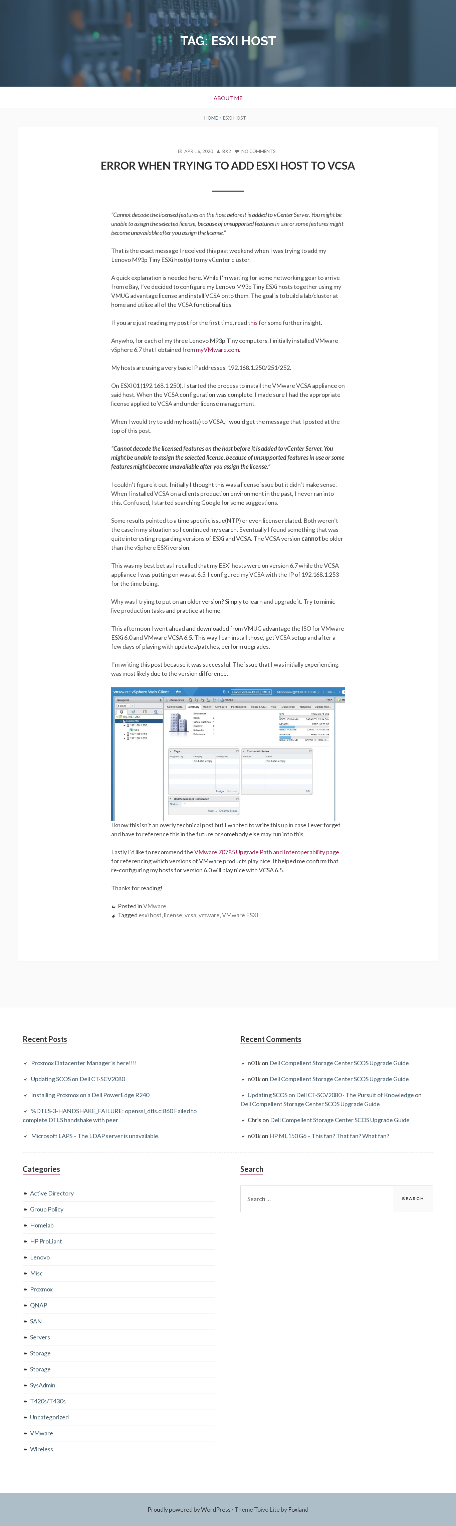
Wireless (41, 1449)
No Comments (258, 151)
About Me (228, 98)
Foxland (298, 1509)
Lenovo (40, 1257)
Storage (40, 1353)
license (173, 915)
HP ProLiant (46, 1241)
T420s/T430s (48, 1401)
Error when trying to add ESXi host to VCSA (228, 165)
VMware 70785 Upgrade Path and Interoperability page (266, 852)
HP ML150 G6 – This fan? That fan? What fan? (329, 1136)
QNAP (38, 1305)
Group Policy (46, 1209)
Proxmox (41, 1289)
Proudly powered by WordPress (189, 1509)
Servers (40, 1337)
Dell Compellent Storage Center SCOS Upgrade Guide (339, 1063)
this (253, 322)
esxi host (150, 915)
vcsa (190, 915)
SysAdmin (42, 1385)
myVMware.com (217, 349)
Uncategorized (49, 1417)
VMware (154, 906)
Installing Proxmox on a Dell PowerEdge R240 (90, 1095)
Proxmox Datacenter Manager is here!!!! (84, 1063)
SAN (36, 1321)
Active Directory (52, 1193)
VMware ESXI (240, 915)
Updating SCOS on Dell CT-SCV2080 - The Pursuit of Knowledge (331, 1095)
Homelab (42, 1225)
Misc (36, 1273)
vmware (209, 915)
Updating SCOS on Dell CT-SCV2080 (78, 1079)
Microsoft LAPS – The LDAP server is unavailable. (95, 1136)
